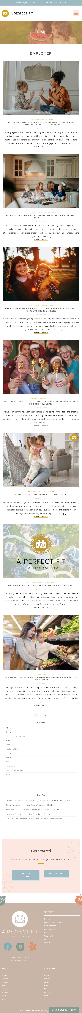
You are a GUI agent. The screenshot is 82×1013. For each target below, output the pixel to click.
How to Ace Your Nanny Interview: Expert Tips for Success (28, 814)
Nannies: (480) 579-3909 (26, 2)
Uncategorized (46, 491)
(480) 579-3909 (23, 960)
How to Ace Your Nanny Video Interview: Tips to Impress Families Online (33, 809)
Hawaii (46, 985)
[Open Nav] (76, 13)
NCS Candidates (50, 929)
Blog (46, 939)
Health (8, 745)
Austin (46, 975)
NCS (3, 999)
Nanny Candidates (50, 926)
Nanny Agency (49, 119)
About (46, 932)
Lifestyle (9, 753)
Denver (47, 979)
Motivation (9, 758)
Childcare (33, 212)
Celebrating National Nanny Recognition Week (41, 495)
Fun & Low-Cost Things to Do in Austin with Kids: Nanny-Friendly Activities (34, 819)
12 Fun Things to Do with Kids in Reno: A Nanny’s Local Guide (29, 805)
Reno (46, 996)
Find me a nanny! (25, 875)
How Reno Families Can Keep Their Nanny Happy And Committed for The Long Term (41, 123)
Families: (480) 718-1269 (55, 2)
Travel (8, 775)
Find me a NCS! (56, 873)
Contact (47, 943)
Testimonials (49, 936)
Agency (31, 119)
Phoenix (47, 992)
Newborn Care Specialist (14, 770)
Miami (46, 989)
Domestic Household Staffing (37, 398)
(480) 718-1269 (23, 957)
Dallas (46, 982)
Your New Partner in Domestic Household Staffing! (41, 586)
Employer (37, 119)
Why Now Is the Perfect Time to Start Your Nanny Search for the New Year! (41, 403)
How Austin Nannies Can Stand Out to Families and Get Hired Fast (41, 216)
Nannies (47, 919)
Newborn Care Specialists (53, 922)
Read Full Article (41, 146)
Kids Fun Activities (12, 749)
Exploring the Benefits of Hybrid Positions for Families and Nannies (41, 678)
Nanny (42, 119)
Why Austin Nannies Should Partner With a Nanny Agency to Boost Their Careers (41, 309)
